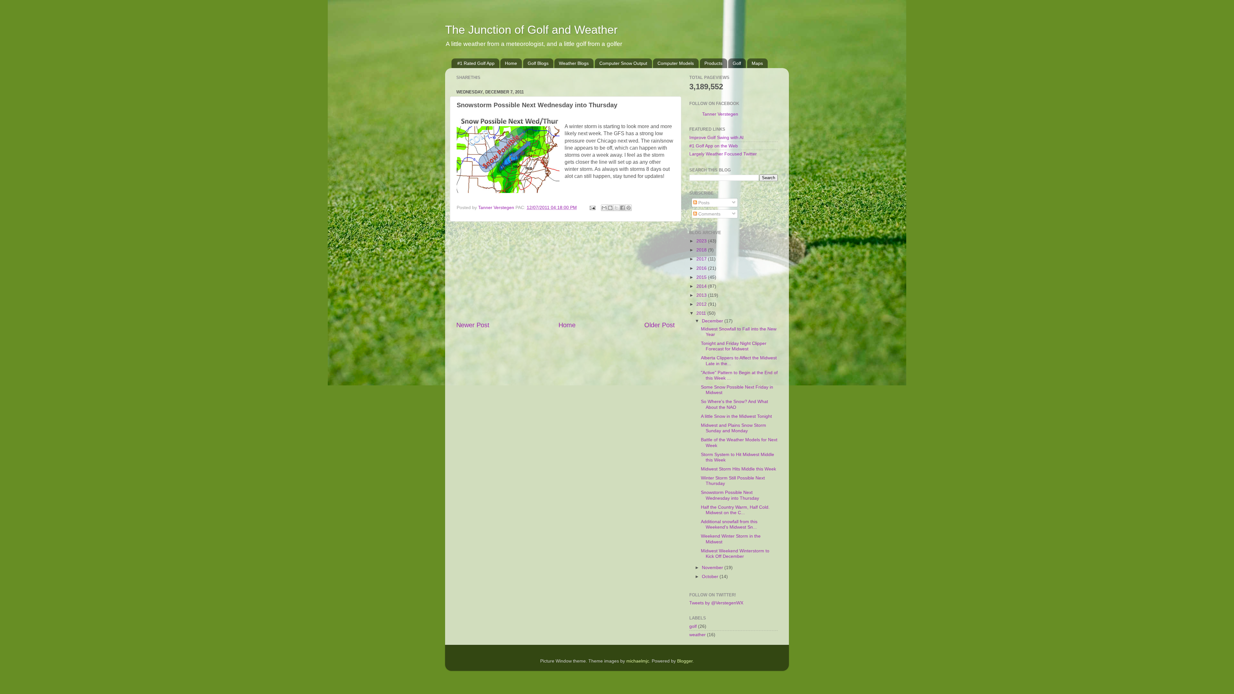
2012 (702, 304)
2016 (702, 268)
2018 (702, 249)
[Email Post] (592, 207)
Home (511, 63)
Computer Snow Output (623, 63)
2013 (702, 295)
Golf (737, 63)
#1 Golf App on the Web (713, 145)
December (713, 320)
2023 (702, 240)
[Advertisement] (565, 271)
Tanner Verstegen (720, 114)
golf (693, 626)
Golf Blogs (538, 63)
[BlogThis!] (610, 208)
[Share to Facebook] (622, 208)
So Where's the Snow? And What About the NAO (734, 404)
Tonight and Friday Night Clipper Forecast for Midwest (733, 346)
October (711, 576)
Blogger (685, 660)
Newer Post (472, 325)
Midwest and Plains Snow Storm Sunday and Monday (733, 428)
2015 (702, 277)
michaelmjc (637, 660)
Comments (708, 213)
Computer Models (675, 63)
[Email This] (604, 208)
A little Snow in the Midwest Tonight (736, 416)
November (713, 567)
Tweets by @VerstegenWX (716, 602)
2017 (702, 258)
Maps (757, 63)
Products (713, 63)
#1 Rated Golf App (476, 63)
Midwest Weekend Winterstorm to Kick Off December (735, 553)
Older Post (659, 325)
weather (697, 634)
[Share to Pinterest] (628, 208)
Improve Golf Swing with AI (716, 137)
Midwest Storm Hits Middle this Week (738, 468)
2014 (702, 286)
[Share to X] (616, 208)
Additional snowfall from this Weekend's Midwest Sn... (729, 524)
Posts (703, 202)
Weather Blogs (574, 63)
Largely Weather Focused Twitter (723, 153)
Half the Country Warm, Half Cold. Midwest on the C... (735, 510)
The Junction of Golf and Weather (531, 29)
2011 (701, 313)
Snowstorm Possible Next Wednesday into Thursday (730, 495)
